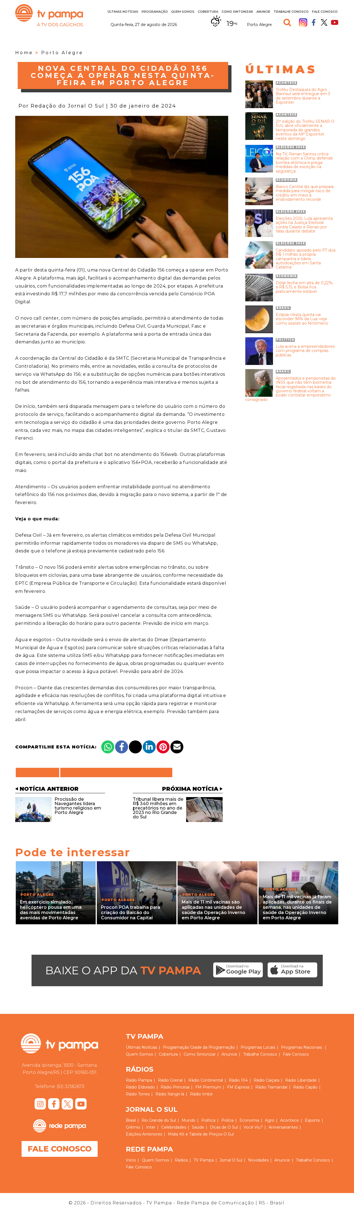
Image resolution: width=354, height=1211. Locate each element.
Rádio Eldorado (140, 1087)
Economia (249, 1120)
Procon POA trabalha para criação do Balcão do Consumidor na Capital (130, 912)
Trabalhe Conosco (291, 12)
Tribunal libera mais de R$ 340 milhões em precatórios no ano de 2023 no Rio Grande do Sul (158, 808)
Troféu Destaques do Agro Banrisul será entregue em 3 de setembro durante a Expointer (303, 96)
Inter (150, 1127)
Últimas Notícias (123, 12)
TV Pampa (49, 15)
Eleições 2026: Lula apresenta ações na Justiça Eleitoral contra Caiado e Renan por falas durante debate (304, 225)
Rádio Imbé (201, 1094)
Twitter (324, 22)
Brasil (131, 1120)
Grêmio (133, 1127)
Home (24, 52)
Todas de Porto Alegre (116, 772)
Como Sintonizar (237, 12)
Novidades (258, 1160)
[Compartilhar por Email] (176, 746)
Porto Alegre (62, 52)
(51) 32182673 (70, 1086)
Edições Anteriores (144, 1134)
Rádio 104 (238, 1080)
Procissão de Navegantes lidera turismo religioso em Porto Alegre (77, 806)
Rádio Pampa (139, 1080)
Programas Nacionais (301, 1047)
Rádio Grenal (170, 1080)
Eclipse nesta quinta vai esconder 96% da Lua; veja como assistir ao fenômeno (302, 319)
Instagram (303, 22)
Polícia (227, 1120)
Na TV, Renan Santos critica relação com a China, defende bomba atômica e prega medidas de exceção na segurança (304, 162)
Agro (269, 1120)
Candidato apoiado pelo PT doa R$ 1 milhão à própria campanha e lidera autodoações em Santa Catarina (305, 259)
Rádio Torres (138, 1094)
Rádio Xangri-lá (169, 1094)
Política (208, 1120)
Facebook (313, 22)
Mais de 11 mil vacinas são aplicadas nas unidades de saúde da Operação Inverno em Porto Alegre (213, 910)
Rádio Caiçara (266, 1080)
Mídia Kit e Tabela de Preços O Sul (201, 1134)
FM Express (238, 1087)
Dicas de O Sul (224, 1127)
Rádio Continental (205, 1080)
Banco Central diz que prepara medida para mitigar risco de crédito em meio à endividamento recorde (305, 193)
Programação (176, 1047)
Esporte (312, 1120)
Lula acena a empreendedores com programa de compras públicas (305, 350)
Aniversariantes (283, 1127)
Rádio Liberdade (301, 1080)
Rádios (181, 1160)
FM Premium (208, 1087)
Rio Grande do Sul (159, 1120)
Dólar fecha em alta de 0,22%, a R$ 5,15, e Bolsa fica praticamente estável (304, 287)
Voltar (39, 772)
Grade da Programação (212, 1047)
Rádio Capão (305, 1087)
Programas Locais (258, 1047)
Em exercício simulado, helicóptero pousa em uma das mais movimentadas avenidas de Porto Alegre (51, 910)
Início (131, 1160)
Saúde (198, 1127)
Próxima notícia (190, 788)
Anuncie (263, 12)
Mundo (189, 1120)
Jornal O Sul (231, 1160)
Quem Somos (182, 12)
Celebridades (173, 1127)
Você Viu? (253, 1127)
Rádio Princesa (175, 1087)
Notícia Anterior (49, 788)
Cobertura (208, 12)
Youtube (334, 22)
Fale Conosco (325, 12)
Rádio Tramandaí (271, 1087)
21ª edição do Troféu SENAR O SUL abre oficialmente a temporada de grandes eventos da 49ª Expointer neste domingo (305, 130)
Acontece (289, 1120)
